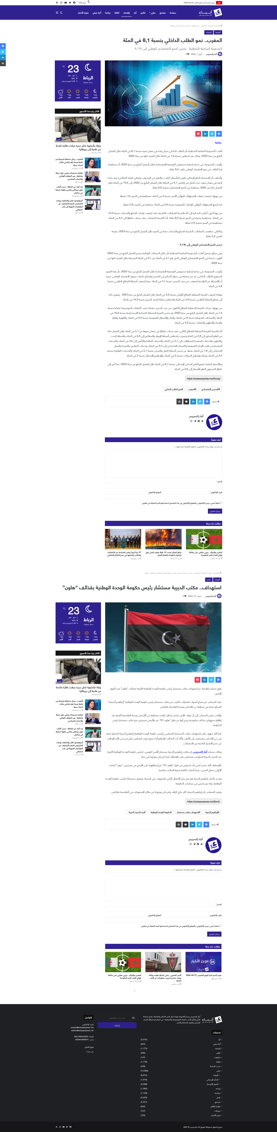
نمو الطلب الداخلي (173, 389)
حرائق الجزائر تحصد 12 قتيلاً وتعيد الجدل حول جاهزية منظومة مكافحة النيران (164, 553)
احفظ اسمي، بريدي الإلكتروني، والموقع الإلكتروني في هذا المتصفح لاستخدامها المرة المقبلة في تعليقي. (181, 503)
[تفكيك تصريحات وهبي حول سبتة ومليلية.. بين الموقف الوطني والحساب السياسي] (93, 176)
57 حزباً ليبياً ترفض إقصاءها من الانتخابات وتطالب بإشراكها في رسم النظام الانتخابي (124, 553)
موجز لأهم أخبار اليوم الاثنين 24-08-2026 (199, 2)
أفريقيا (218, 32)
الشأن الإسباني (212, 1079)
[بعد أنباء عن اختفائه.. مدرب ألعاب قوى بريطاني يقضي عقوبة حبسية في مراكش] (93, 190)
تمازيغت (217, 1057)
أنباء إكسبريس (211, 54)
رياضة (108, 12)
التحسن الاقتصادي (210, 389)
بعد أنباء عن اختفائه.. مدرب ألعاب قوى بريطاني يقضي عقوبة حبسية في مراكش (69, 189)
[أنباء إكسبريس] (210, 12)
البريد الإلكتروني (215, 492)
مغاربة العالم (215, 1106)
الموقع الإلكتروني (154, 492)
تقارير (143, 12)
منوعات (217, 1110)
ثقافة (117, 12)
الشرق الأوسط (212, 1083)
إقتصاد (126, 12)
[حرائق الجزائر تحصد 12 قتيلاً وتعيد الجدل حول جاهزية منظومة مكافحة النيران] (163, 539)
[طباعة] (179, 401)
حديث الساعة (215, 1066)
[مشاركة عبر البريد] (186, 401)
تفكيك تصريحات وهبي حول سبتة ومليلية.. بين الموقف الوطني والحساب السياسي (69, 176)
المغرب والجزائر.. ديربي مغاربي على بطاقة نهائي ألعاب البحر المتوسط (205, 553)
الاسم (219, 481)
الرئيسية (217, 25)
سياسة (173, 12)
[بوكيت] (198, 134)
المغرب (191, 389)
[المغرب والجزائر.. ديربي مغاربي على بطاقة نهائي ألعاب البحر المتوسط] (204, 539)
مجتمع (163, 12)
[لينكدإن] (205, 134)
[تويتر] (212, 134)
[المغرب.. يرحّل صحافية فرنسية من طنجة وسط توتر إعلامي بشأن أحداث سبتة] (93, 163)
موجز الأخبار (83, 12)
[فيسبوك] (219, 134)
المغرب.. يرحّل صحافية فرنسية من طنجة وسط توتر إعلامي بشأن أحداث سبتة (69, 162)
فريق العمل (89, 1047)
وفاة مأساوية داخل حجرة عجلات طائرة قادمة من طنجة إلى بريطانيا (78, 147)
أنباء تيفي (97, 12)
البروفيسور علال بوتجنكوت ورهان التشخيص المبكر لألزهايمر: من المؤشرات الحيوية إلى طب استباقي (69, 205)
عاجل (218, 1097)
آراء (135, 12)
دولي (153, 12)
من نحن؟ (89, 1051)
